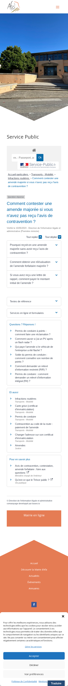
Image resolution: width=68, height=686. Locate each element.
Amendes (20, 445)
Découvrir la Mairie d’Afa (34, 569)
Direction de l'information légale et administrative (30, 501)
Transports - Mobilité (42, 174)
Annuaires (34, 588)
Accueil (34, 563)
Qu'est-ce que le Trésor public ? (32, 479)
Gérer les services (33, 646)
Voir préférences (34, 674)
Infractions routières (19, 178)
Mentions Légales (47, 681)
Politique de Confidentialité (24, 681)
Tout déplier (51, 237)
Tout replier (32, 237)
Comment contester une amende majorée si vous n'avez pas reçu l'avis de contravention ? (33, 182)
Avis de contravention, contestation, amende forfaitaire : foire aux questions (34, 469)
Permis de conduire (25, 416)
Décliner (34, 665)
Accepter (34, 656)
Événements (34, 582)
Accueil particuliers (18, 174)
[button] (63, 616)
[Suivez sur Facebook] (34, 604)
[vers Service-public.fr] (38, 166)
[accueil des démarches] (34, 150)
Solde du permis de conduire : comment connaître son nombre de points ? (34, 358)
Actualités (34, 575)
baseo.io (36, 503)
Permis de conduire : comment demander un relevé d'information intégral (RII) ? (33, 377)
